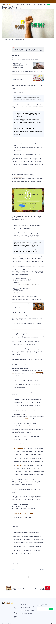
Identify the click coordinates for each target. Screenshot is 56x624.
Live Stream (32, 610)
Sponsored (23, 606)
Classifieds (40, 4)
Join (48, 4)
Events (26, 604)
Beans (25, 610)
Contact (18, 4)
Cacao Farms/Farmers (32, 511)
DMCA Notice (16, 608)
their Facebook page (18, 177)
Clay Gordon (5, 8)
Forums (27, 4)
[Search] (51, 4)
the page (26, 418)
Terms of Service (16, 606)
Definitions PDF (24, 466)
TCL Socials (15, 617)
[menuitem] (18, 4)
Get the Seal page (20, 465)
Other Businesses (20, 513)
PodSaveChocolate (24, 613)
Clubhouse (28, 610)
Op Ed (14, 569)
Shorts (22, 610)
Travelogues (33, 606)
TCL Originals (26, 607)
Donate (15, 612)
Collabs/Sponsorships (17, 613)
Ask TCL (22, 607)
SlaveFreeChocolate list (18, 448)
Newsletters (23, 609)
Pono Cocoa (38, 83)
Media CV (15, 616)
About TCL (22, 4)
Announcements (30, 604)
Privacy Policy (16, 607)
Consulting (35, 4)
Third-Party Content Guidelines (17, 610)
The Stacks (27, 609)
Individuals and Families (29, 513)
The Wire (30, 607)
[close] (55, 1)
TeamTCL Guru (30, 613)
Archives (30, 4)
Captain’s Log (32, 609)
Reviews (29, 606)
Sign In (45, 4)
